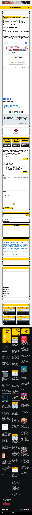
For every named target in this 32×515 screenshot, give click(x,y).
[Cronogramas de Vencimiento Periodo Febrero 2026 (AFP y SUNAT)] (15, 340)
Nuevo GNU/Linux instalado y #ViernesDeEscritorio (6, 402)
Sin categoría (5, 285)
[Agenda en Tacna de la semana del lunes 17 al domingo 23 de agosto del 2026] (24, 339)
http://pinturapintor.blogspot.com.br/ (12, 153)
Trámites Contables (6, 140)
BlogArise (13, 512)
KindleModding (4, 351)
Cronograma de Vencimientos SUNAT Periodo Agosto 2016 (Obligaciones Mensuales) (9, 117)
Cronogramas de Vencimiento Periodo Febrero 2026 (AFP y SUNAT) (13, 227)
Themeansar (5, 513)
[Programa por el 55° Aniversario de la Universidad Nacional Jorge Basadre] (24, 368)
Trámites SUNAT (5, 291)
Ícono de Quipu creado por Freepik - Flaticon (9, 299)
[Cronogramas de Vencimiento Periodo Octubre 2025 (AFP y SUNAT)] (15, 469)
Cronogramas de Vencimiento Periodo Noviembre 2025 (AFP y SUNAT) (21, 322)
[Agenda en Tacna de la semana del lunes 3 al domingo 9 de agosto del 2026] (24, 450)
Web (4, 199)
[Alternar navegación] (3, 7)
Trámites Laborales (18, 17)
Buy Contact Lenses (9, 163)
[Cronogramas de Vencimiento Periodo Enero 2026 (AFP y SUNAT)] (15, 372)
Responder (25, 172)
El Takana (23, 331)
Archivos (4, 262)
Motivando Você (5, 254)
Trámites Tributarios (25, 17)
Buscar (16, 212)
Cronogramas (5, 270)
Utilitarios (5, 18)
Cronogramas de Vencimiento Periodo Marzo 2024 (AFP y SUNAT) (19, 242)
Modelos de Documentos (6, 283)
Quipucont (15, 7)
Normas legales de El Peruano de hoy (24, 513)
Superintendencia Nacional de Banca (9, 17)
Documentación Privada (6, 272)
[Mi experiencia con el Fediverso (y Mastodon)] (5, 426)
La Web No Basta (5, 336)
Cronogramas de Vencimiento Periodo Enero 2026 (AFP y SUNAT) (13, 229)
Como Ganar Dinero (6, 242)
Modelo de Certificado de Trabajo (13, 254)
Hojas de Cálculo (5, 274)
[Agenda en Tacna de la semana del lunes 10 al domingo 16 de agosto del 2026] (24, 420)
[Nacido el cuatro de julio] (5, 455)
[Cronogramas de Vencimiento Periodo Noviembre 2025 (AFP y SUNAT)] (15, 437)
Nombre (4, 191)
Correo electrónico (6, 195)
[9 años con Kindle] (5, 374)
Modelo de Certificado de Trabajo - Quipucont (9, 244)
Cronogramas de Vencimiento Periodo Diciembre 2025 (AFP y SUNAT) (8, 322)
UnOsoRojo (8, 27)
